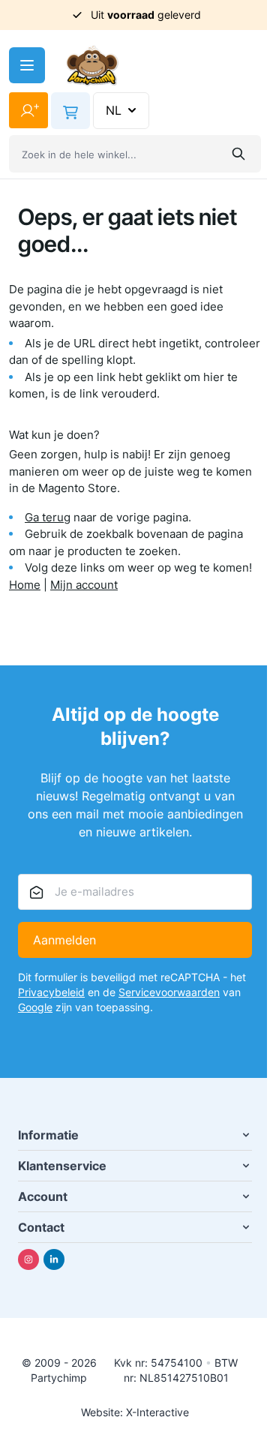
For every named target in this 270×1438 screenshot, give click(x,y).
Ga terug (47, 517)
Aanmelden (64, 939)
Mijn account (84, 585)
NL (114, 110)
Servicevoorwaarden (169, 992)
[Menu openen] (27, 65)
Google (35, 1007)
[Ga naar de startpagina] (92, 65)
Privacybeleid (51, 992)
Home (24, 585)
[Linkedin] (54, 1259)
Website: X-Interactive (135, 1412)
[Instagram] (28, 1259)
